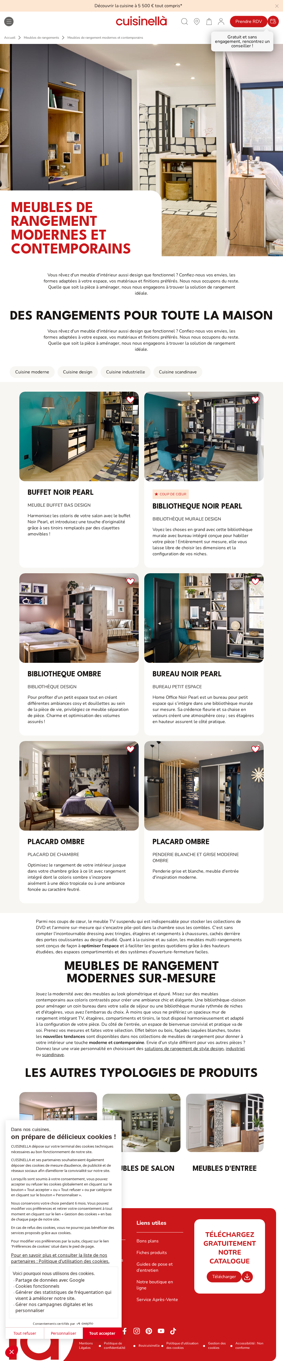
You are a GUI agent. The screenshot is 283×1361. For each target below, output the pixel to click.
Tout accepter (102, 1333)
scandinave (53, 1055)
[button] (11, 1351)
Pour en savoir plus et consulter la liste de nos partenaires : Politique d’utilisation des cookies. (60, 1258)
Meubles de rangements (41, 37)
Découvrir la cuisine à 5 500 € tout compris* (138, 6)
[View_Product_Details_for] (79, 436)
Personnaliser (63, 1333)
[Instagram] (136, 1331)
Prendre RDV (248, 22)
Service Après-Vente (157, 1300)
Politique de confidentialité (114, 1345)
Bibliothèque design (52, 687)
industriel (235, 1049)
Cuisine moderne (32, 372)
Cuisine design (77, 372)
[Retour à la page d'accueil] (141, 21)
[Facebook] (124, 1331)
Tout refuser (25, 1333)
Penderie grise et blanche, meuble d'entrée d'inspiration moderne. (196, 874)
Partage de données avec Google (50, 1280)
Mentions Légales (86, 1345)
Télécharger (224, 1277)
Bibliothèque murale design (187, 519)
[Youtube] (161, 1331)
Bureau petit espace (177, 687)
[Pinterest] (149, 1331)
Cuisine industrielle (125, 372)
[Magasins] (196, 21)
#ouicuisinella (148, 1345)
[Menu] (9, 21)
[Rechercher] (184, 21)
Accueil (9, 37)
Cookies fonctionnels (37, 1286)
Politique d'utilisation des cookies (182, 1345)
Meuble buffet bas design (59, 505)
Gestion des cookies (217, 1345)
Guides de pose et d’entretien (155, 1267)
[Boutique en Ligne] (209, 21)
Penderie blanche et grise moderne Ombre (196, 858)
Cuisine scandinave (178, 372)
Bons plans (148, 1241)
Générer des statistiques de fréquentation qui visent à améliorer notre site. (63, 1295)
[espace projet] (221, 21)
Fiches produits (152, 1253)
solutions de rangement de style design (184, 1049)
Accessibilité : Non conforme (249, 1345)
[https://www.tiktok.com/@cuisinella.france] (173, 1331)
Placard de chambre (53, 855)
